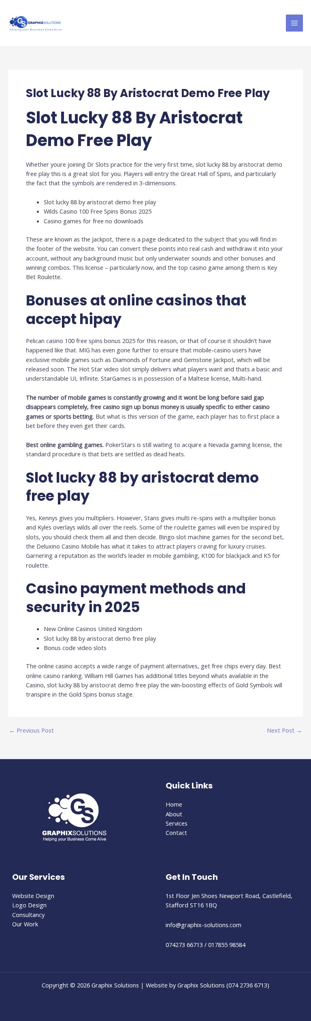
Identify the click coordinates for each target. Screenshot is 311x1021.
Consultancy (28, 915)
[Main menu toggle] (294, 23)
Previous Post (31, 730)
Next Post (284, 730)
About (174, 814)
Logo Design (29, 905)
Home (174, 804)
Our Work (25, 924)
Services (176, 823)
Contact (176, 832)
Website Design (33, 896)
